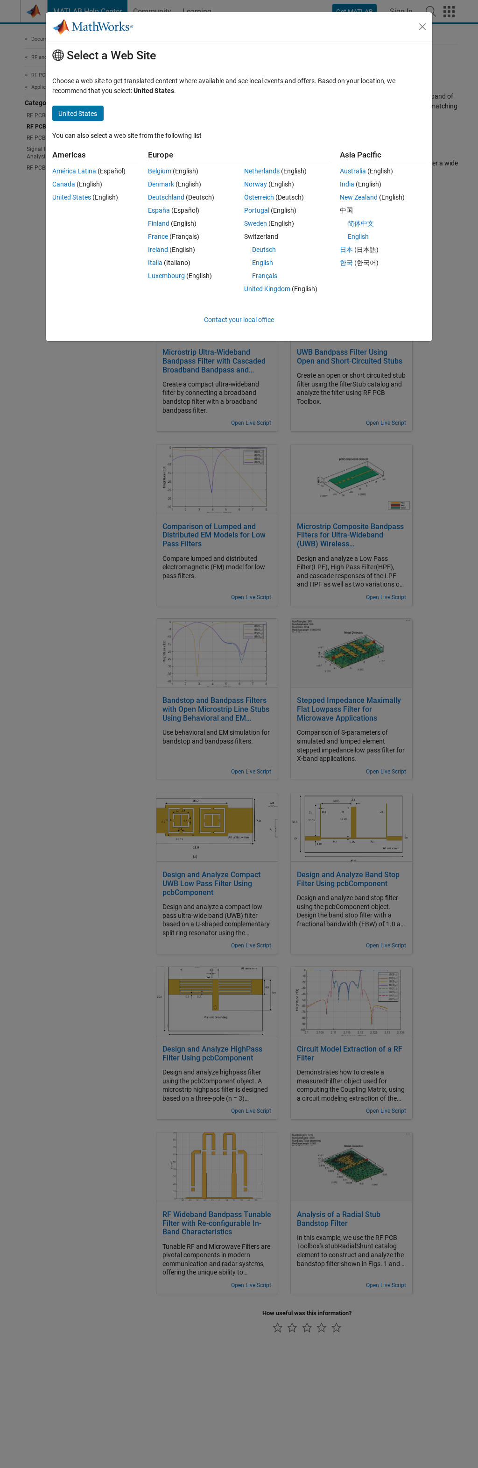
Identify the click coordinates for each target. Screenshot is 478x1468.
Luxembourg (166, 275)
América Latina (74, 171)
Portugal (256, 210)
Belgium (159, 171)
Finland (158, 223)
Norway (255, 184)
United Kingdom (267, 289)
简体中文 (361, 223)
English (262, 262)
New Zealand (359, 197)
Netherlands (262, 171)
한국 (346, 262)
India (347, 184)
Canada (63, 184)
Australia (353, 171)
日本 (346, 249)
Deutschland (166, 197)
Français (264, 275)
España (159, 210)
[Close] (422, 26)
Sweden (255, 223)
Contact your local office (239, 319)
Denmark (161, 184)
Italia (155, 262)
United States (71, 197)
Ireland (158, 249)
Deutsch (264, 249)
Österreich (259, 197)
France (158, 236)
